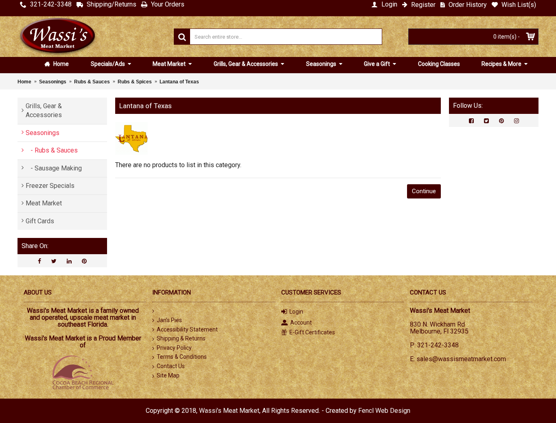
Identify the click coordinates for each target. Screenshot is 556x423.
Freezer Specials (50, 186)
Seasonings (321, 64)
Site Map (168, 375)
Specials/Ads (108, 64)
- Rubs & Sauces (52, 150)
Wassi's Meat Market (229, 410)
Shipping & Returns (181, 338)
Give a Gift (377, 64)
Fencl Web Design (384, 410)
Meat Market (170, 64)
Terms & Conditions (182, 356)
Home (60, 64)
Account (301, 322)
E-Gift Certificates (312, 332)
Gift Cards (40, 221)
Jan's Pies (169, 320)
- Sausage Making (54, 168)
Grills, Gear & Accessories (246, 64)
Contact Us (171, 366)
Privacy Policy (174, 348)
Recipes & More (502, 64)
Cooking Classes (439, 64)
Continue (424, 191)
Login (296, 311)
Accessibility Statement (187, 329)
